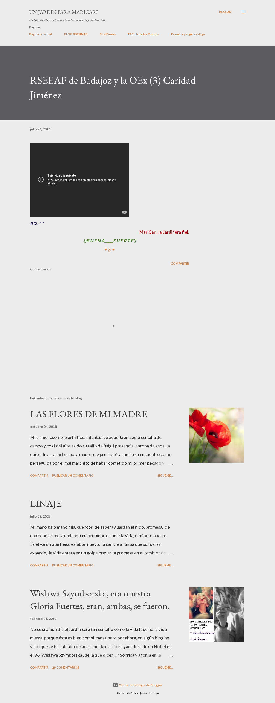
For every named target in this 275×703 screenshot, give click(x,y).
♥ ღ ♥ (109, 249)
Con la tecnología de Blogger (140, 685)
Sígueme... (165, 475)
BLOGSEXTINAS (75, 34)
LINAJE (46, 503)
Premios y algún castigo (188, 34)
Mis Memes (108, 34)
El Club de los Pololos (143, 34)
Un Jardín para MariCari (63, 12)
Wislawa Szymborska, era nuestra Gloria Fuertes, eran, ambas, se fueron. (100, 599)
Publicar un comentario (73, 475)
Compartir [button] (180, 263)
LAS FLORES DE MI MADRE (88, 414)
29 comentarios (65, 667)
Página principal (40, 34)
